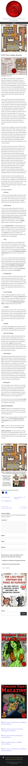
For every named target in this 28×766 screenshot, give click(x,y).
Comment (4, 520)
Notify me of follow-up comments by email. (13, 560)
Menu (14, 23)
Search (3, 611)
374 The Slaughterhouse (6, 501)
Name (3, 535)
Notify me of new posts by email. (11, 564)
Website (3, 547)
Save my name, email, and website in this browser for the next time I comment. (12, 555)
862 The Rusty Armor (5, 497)
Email (3, 541)
